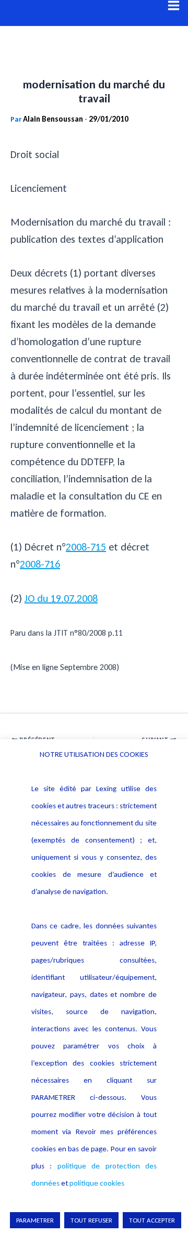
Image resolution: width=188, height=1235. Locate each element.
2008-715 (86, 547)
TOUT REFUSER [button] (91, 1220)
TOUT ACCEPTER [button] (152, 1220)
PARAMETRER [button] (35, 1220)
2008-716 (40, 564)
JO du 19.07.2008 (61, 598)
